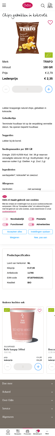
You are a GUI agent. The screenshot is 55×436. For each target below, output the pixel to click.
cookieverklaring (9, 211)
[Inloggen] (50, 5)
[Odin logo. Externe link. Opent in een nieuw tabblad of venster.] (4, 196)
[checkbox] (5, 219)
